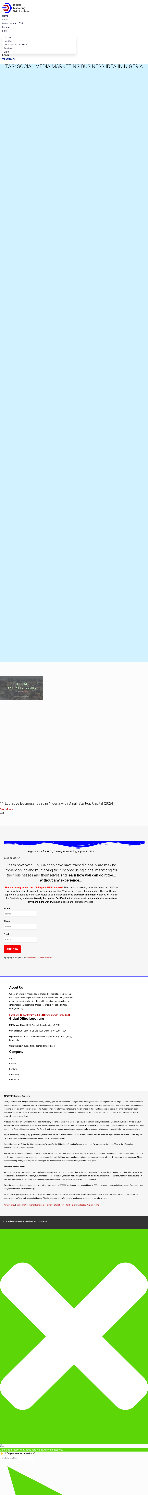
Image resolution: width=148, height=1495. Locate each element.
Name (7, 908)
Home (5, 16)
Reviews (6, 27)
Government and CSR (12, 23)
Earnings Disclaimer (43, 1205)
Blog (4, 31)
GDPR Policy (70, 1205)
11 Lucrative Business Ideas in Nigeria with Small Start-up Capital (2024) (57, 803)
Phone (7, 921)
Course (5, 19)
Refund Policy (58, 1205)
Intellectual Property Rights (88, 1205)
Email (6, 934)
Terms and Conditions (25, 1205)
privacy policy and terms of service (39, 958)
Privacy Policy (9, 1205)
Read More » (6, 809)
